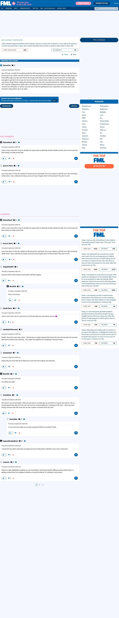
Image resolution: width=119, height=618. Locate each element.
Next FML (74, 106)
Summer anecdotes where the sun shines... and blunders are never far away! (28, 100)
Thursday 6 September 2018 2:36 (10, 170)
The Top (35, 8)
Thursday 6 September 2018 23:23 (11, 467)
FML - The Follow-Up (47, 8)
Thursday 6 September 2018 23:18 (17, 424)
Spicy (16, 8)
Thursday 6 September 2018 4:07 (10, 271)
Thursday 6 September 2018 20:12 (11, 400)
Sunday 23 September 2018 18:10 (10, 70)
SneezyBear (14, 419)
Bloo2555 (13, 286)
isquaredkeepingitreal (10, 441)
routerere (6, 462)
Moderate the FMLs (102, 3)
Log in (116, 3)
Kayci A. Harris (8, 166)
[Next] (43, 485)
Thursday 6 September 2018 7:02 (10, 357)
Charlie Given (7, 308)
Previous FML (6, 106)
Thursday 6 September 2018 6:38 (10, 334)
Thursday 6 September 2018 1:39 (10, 147)
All (2, 8)
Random (9, 8)
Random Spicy (25, 8)
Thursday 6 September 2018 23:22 (11, 445)
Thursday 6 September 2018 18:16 (11, 378)
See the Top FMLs (99, 166)
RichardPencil (7, 142)
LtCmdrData (7, 395)
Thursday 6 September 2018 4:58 (10, 313)
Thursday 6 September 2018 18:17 (17, 291)
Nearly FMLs (61, 8)
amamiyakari (7, 353)
